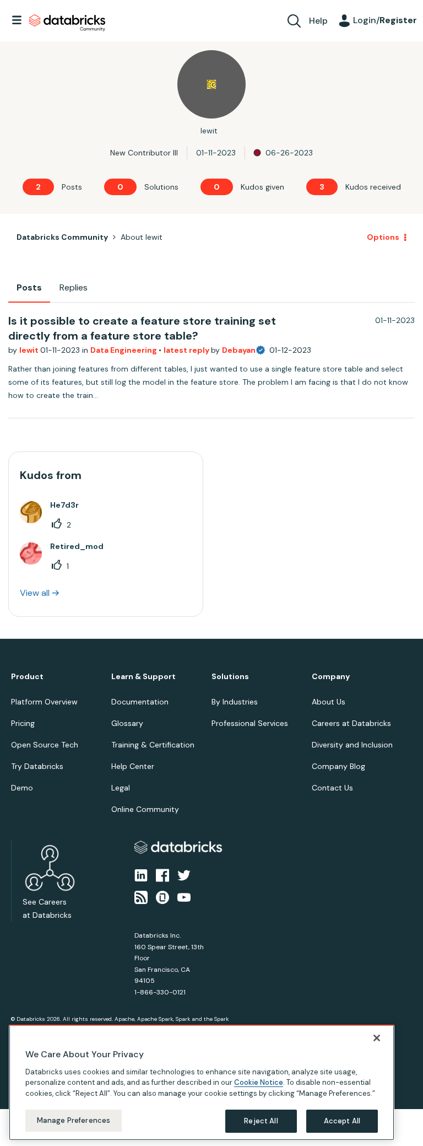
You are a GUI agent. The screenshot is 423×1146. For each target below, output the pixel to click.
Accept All (342, 1121)
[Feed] (141, 897)
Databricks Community (67, 23)
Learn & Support (143, 676)
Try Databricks (37, 766)
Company (331, 676)
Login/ (385, 20)
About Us (328, 702)
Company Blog (338, 766)
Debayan (239, 350)
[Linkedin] (141, 874)
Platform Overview (44, 702)
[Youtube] (184, 897)
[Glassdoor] (162, 897)
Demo (22, 788)
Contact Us (332, 788)
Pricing (23, 723)
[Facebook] (162, 874)
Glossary (127, 723)
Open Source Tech (44, 745)
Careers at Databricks (351, 723)
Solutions (230, 676)
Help (318, 20)
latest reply (187, 350)
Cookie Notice (258, 1082)
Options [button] (383, 237)
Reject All (261, 1121)
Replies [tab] (73, 287)
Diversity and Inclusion (352, 745)
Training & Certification (152, 745)
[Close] (377, 1038)
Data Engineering (124, 350)
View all (35, 593)
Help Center (132, 766)
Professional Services (250, 723)
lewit (29, 350)
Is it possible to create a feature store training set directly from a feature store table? (142, 328)
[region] (201, 1082)
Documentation (140, 702)
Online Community (145, 809)
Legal (120, 788)
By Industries (235, 702)
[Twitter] (184, 874)
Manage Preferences (73, 1120)
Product (27, 676)
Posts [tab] (29, 287)
